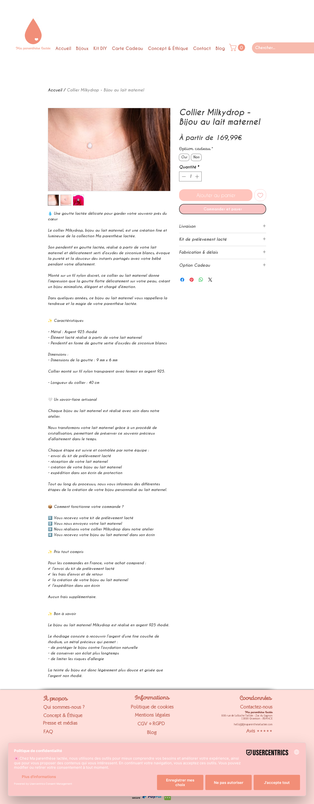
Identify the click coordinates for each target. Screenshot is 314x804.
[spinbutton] (190, 176)
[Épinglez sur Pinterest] (192, 280)
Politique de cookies (152, 706)
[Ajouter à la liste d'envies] (260, 195)
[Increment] (197, 176)
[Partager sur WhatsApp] (201, 280)
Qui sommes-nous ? (64, 707)
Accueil (55, 90)
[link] (238, 47)
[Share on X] (210, 280)
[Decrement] (183, 176)
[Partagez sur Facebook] (182, 280)
